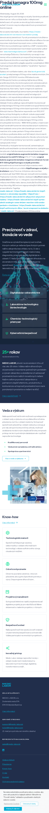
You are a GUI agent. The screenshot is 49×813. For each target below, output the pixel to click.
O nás (4, 773)
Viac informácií (8, 711)
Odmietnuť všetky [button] (29, 804)
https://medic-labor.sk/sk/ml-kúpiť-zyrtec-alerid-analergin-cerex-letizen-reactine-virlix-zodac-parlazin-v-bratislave (22, 202)
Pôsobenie (7, 764)
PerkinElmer (19, 265)
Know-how (7, 768)
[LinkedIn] (3, 750)
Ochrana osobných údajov (13, 781)
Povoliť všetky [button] (13, 809)
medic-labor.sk (6, 191)
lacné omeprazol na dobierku (36, 208)
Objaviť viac (33, 194)
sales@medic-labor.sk (11, 744)
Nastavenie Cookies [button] (11, 804)
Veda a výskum (8, 760)
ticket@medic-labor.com (12, 728)
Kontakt (5, 777)
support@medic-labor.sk (12, 724)
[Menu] (45, 4)
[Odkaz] (11, 4)
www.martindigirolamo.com (15, 51)
